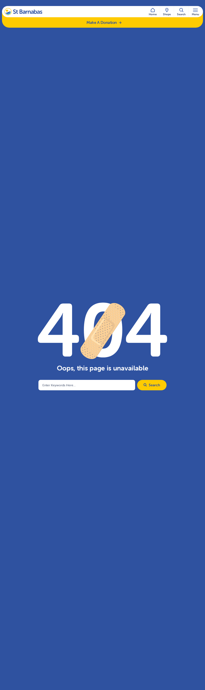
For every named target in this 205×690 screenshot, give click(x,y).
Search (154, 385)
